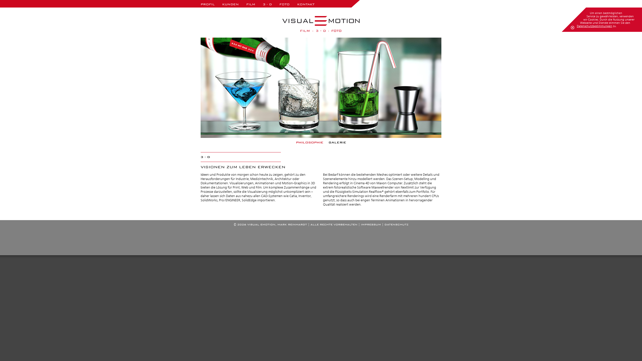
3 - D (267, 4)
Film (250, 4)
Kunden (230, 4)
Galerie (337, 142)
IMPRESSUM (371, 224)
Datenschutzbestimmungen (594, 26)
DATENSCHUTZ (396, 224)
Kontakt (305, 4)
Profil (208, 4)
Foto (284, 4)
